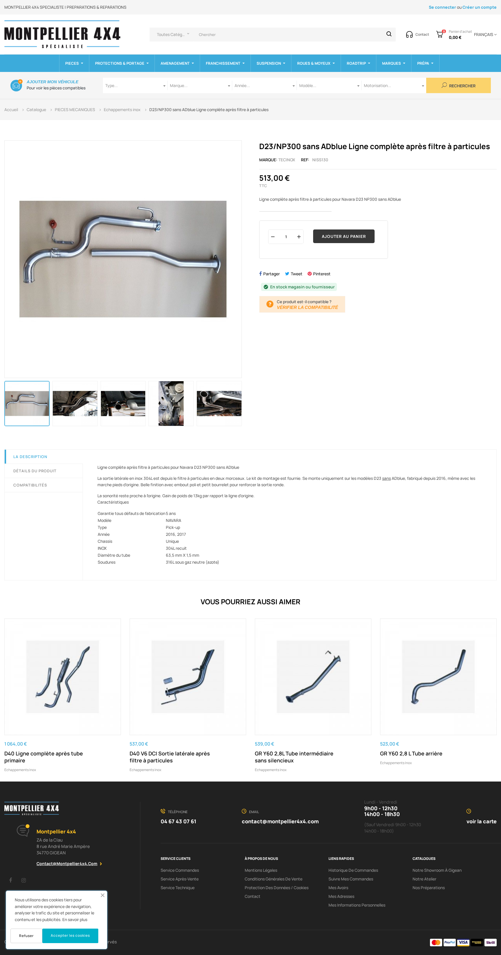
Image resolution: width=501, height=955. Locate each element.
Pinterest (322, 273)
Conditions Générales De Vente (273, 879)
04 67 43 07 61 (178, 821)
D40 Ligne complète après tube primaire (43, 757)
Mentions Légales (261, 870)
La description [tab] (30, 456)
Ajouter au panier (344, 236)
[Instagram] (23, 880)
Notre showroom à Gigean (437, 870)
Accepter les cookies (70, 935)
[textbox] (135, 85)
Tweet (296, 273)
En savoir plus (74, 919)
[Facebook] (10, 880)
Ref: (305, 159)
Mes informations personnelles (356, 905)
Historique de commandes (353, 870)
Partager (271, 273)
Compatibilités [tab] (30, 485)
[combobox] (135, 85)
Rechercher (461, 86)
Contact (252, 896)
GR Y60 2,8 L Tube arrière (411, 753)
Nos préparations (429, 887)
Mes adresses (341, 896)
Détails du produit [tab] (35, 470)
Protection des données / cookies (276, 887)
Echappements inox (20, 769)
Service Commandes (180, 870)
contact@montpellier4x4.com (67, 863)
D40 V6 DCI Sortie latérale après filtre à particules (170, 757)
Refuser (26, 935)
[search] (389, 34)
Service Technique (178, 887)
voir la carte (481, 821)
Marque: (268, 159)
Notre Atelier (424, 879)
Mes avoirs (338, 887)
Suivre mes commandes (350, 879)
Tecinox (286, 159)
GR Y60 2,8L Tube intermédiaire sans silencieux (294, 757)
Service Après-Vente (180, 879)
